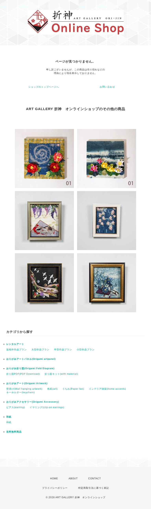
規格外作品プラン (16, 349)
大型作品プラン (40, 349)
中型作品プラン (63, 349)
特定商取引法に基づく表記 (93, 488)
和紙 (8, 416)
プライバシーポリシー (55, 488)
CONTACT (94, 478)
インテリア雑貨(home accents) (107, 389)
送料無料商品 (14, 431)
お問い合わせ (107, 87)
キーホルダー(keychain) (20, 392)
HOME (54, 478)
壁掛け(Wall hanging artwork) (24, 389)
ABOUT (73, 478)
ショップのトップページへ (43, 87)
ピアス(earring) (15, 407)
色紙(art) (52, 389)
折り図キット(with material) (61, 374)
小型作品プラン (86, 349)
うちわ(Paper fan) (73, 389)
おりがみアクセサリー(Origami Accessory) (32, 401)
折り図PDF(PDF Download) (23, 374)
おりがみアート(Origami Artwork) (27, 383)
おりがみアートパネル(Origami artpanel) (31, 359)
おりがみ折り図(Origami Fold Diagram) (30, 368)
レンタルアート (15, 344)
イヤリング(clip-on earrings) (47, 407)
